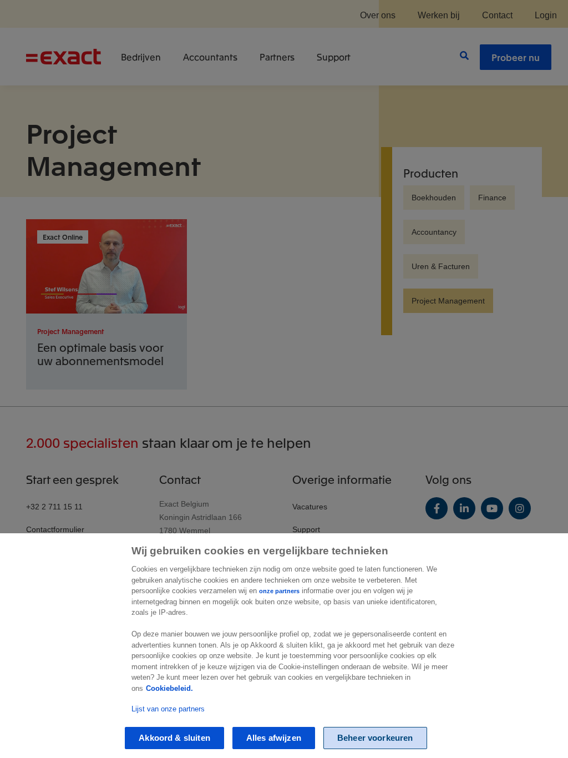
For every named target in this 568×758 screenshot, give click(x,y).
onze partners (279, 591)
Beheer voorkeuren (375, 737)
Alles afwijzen (273, 737)
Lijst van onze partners (168, 709)
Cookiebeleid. (169, 688)
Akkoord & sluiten (174, 737)
